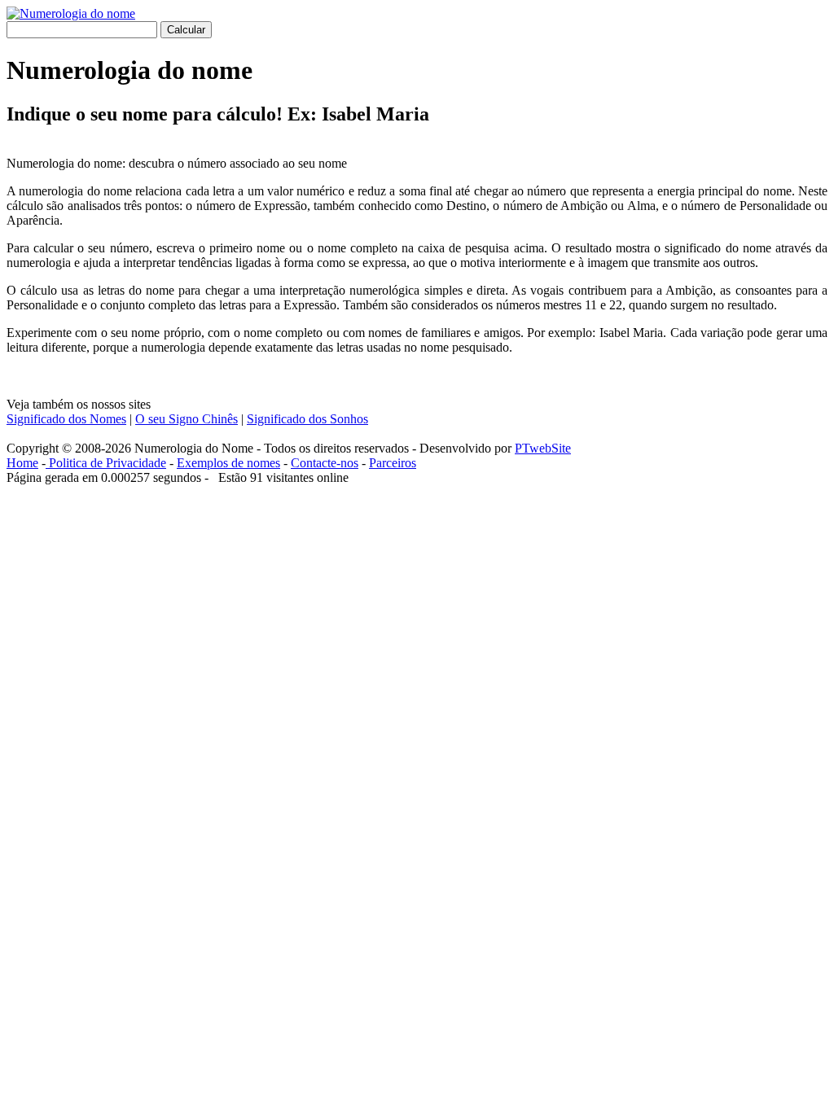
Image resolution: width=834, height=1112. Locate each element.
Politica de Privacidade (106, 463)
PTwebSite (543, 448)
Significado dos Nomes (66, 419)
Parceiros (392, 463)
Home (22, 463)
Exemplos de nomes (228, 463)
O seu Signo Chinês (186, 419)
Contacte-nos (324, 463)
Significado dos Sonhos (307, 419)
